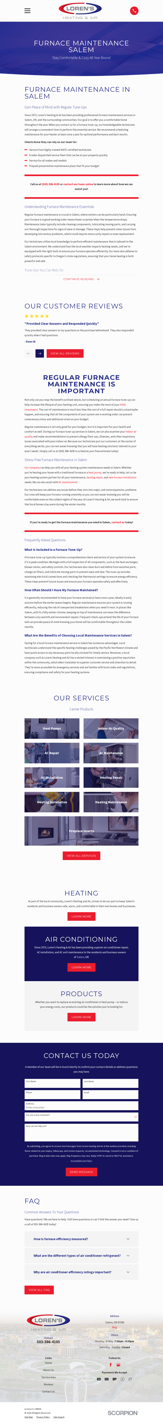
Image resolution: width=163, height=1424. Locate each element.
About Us (48, 1370)
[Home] (80, 11)
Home (48, 1363)
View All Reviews (65, 353)
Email (86, 1092)
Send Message (81, 1172)
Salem (80, 957)
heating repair (95, 477)
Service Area (48, 1377)
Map (114, 1327)
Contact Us (48, 1391)
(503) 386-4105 (67, 451)
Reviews (48, 1384)
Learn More (82, 916)
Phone (29, 1092)
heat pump (95, 472)
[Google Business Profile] (118, 1365)
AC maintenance (67, 482)
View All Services (81, 855)
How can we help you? (36, 1126)
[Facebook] (111, 1365)
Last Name (89, 1081)
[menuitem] (29, 1417)
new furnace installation (122, 477)
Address (30, 1103)
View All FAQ (39, 1289)
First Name (31, 1081)
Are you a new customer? (38, 1115)
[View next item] (39, 353)
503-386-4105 (48, 1341)
